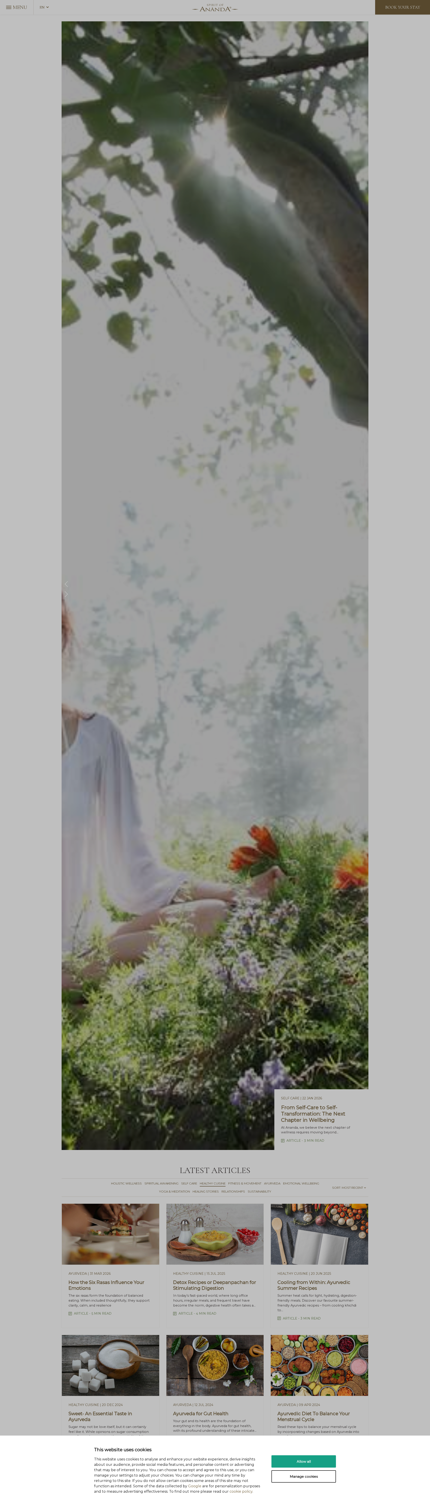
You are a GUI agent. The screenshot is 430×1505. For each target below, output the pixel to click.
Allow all (304, 1461)
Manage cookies (304, 1476)
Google (194, 1486)
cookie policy (241, 1491)
